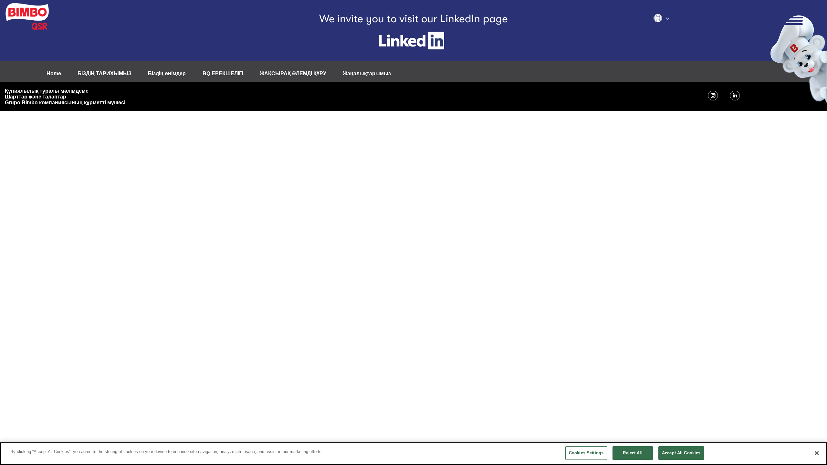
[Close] (817, 453)
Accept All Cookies (681, 452)
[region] (413, 453)
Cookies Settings (586, 452)
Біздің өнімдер (167, 73)
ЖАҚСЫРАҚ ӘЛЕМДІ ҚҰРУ (293, 73)
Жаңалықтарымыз (367, 73)
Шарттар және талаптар (35, 96)
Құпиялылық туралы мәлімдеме (47, 91)
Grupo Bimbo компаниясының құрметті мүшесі (65, 102)
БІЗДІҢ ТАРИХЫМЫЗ (104, 73)
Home (54, 73)
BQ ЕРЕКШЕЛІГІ (223, 73)
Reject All (632, 452)
